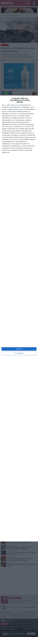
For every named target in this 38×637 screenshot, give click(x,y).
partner (16, 105)
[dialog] (19, 318)
